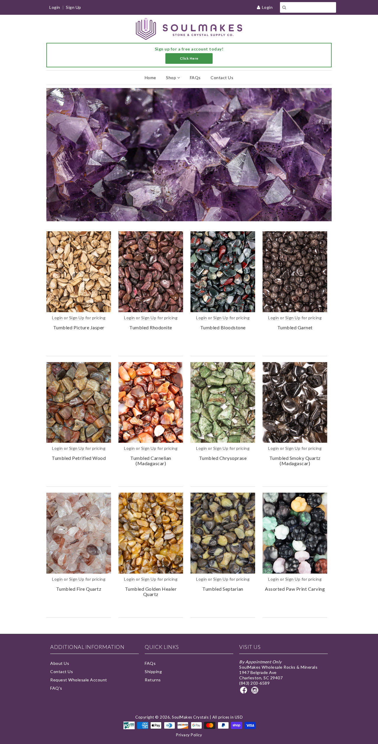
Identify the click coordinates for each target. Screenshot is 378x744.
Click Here (189, 58)
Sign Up (73, 7)
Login (267, 7)
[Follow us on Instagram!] (255, 692)
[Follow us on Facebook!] (244, 692)
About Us (59, 663)
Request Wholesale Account (78, 679)
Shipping (153, 671)
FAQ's (56, 688)
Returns (153, 679)
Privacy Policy (189, 734)
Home (150, 77)
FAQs (195, 77)
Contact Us (222, 77)
